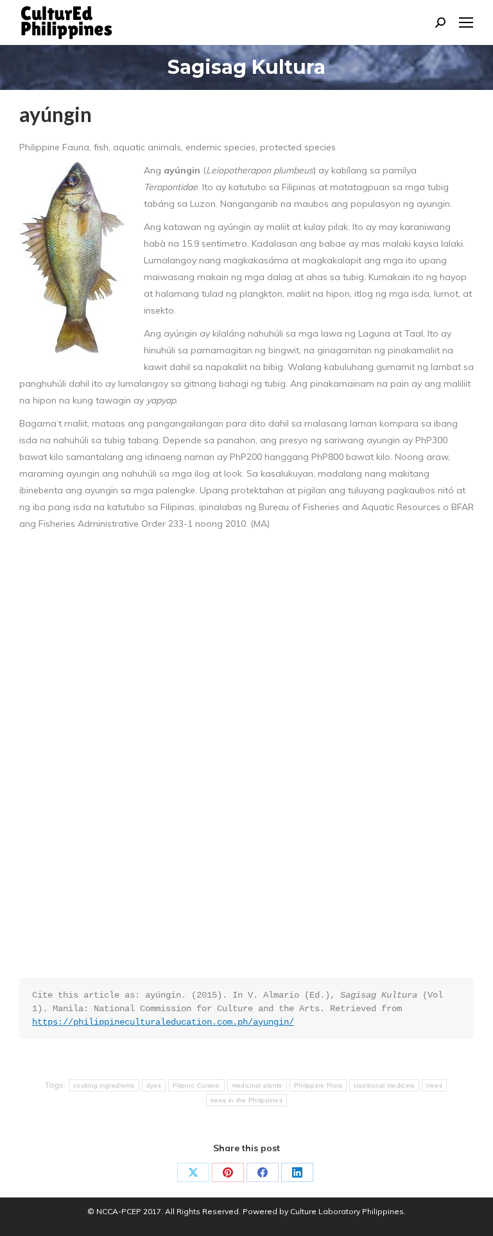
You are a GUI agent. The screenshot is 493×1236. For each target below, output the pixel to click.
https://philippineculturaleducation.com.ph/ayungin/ (163, 1022)
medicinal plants (257, 1085)
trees (434, 1085)
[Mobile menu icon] (466, 22)
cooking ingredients (104, 1085)
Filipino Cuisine (196, 1085)
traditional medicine (384, 1085)
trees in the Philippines (246, 1100)
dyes (153, 1085)
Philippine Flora (318, 1085)
